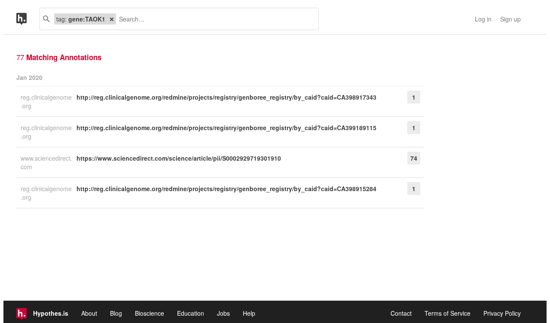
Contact (401, 313)
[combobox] (214, 18)
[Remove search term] (111, 18)
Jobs (223, 313)
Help (249, 313)
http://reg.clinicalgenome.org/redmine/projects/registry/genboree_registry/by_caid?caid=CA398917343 (226, 97)
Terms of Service (448, 313)
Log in (483, 19)
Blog (116, 313)
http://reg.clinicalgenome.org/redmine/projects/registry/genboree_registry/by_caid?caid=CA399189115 (226, 127)
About (89, 313)
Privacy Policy (502, 313)
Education (190, 313)
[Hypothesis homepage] (28, 19)
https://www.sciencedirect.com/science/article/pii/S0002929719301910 (178, 158)
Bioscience (149, 313)
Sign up (510, 19)
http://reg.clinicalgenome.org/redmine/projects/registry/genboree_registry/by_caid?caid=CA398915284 (226, 188)
